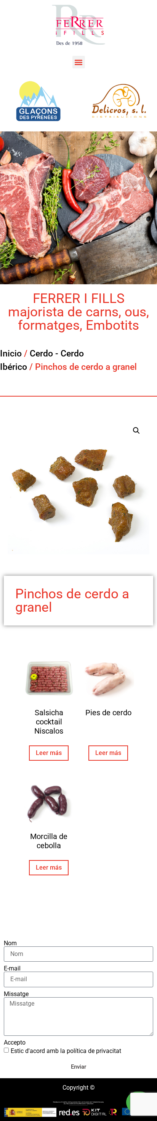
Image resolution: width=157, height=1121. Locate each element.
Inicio (11, 353)
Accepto (15, 1043)
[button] (78, 62)
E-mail (12, 968)
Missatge (16, 994)
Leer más (49, 753)
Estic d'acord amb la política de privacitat (66, 1051)
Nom (10, 943)
